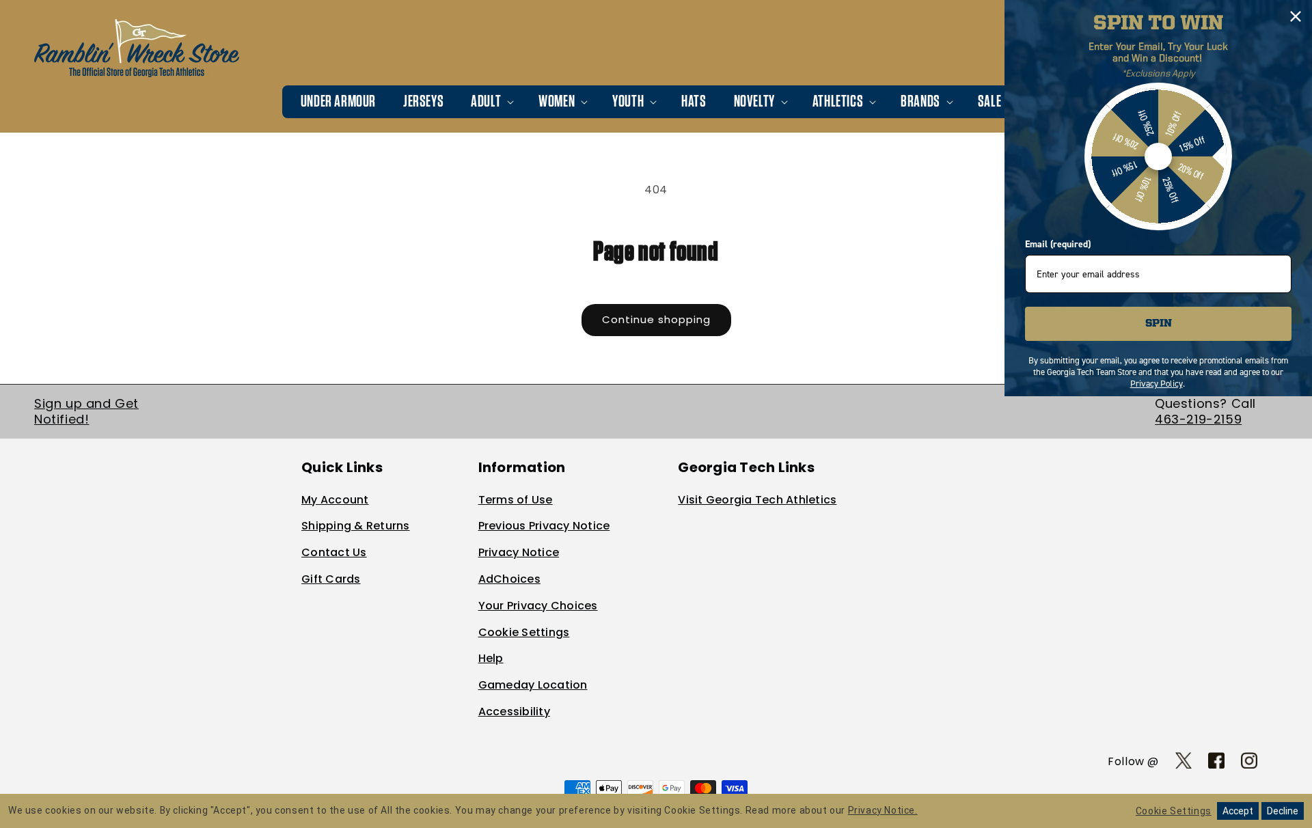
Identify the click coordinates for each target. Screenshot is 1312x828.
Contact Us (334, 552)
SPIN (1158, 323)
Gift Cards (331, 579)
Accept (1237, 810)
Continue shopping (656, 319)
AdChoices (509, 579)
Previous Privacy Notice (544, 526)
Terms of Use (515, 500)
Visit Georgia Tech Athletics (757, 500)
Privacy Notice (519, 552)
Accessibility (514, 711)
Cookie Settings (524, 632)
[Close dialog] (1296, 16)
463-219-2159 (1198, 419)
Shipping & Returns (355, 526)
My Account (335, 500)
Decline (1282, 810)
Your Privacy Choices (538, 605)
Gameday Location (533, 685)
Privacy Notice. (883, 810)
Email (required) (1058, 244)
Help (491, 658)
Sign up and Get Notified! (86, 411)
